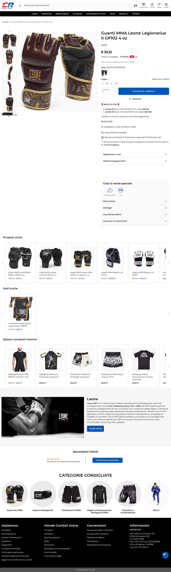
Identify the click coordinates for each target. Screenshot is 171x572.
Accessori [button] (77, 14)
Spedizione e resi (112, 154)
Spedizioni (6, 541)
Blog (46, 541)
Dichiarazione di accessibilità (57, 549)
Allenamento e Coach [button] (96, 14)
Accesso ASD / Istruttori (97, 534)
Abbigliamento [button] (62, 14)
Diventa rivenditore (95, 537)
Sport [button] (112, 14)
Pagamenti (7, 545)
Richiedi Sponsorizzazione (99, 545)
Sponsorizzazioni (52, 537)
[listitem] (20, 263)
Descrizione (109, 201)
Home (5, 22)
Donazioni (49, 534)
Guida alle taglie (160, 79)
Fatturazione (92, 541)
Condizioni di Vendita (11, 549)
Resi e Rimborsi (9, 534)
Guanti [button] (35, 14)
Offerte (135, 14)
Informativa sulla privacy (13, 552)
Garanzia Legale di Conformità (15, 556)
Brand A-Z (123, 14)
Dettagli (107, 208)
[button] (9, 116)
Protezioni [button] (47, 14)
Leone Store (95, 429)
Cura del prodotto (112, 214)
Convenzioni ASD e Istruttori (100, 530)
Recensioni (49, 545)
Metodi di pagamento (114, 161)
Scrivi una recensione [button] (108, 460)
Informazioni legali (52, 556)
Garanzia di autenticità (115, 221)
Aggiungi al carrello (144, 91)
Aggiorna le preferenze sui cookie (17, 560)
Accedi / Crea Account (11, 537)
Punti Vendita (50, 552)
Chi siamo (48, 530)
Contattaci (6, 530)
